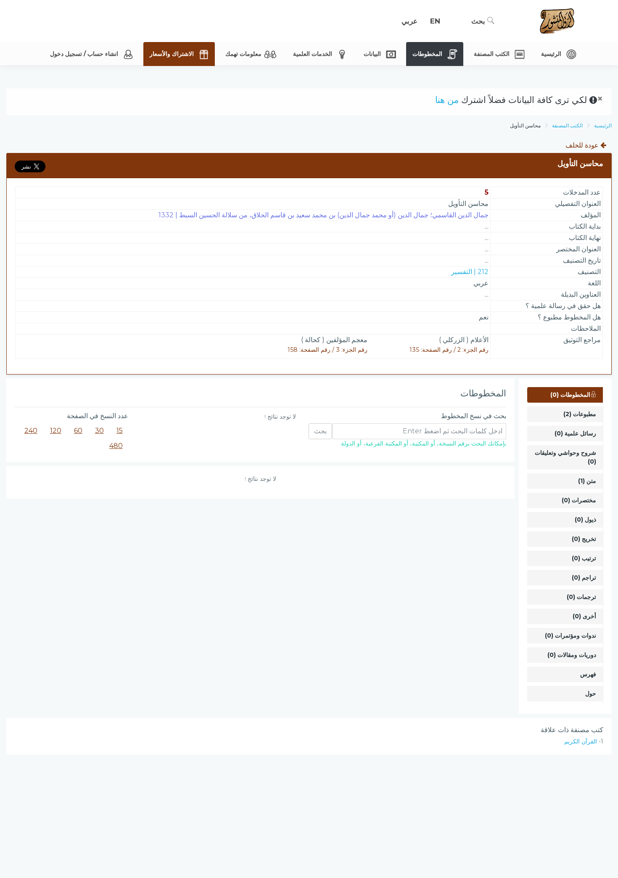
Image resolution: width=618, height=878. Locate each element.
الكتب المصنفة (567, 125)
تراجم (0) (584, 577)
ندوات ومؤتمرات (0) (570, 635)
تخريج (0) (584, 539)
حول (590, 693)
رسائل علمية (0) (575, 433)
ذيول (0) (585, 519)
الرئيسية (603, 125)
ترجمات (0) (581, 597)
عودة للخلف (582, 145)
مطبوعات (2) (579, 414)
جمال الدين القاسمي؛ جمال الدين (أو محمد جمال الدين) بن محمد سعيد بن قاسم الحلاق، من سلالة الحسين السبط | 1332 (323, 215)
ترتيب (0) (584, 558)
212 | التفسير (470, 272)
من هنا (447, 100)
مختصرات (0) (579, 500)
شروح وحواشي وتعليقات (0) (565, 457)
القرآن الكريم (580, 741)
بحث (479, 21)
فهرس (588, 674)
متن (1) (587, 481)
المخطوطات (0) (570, 394)
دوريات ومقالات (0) (571, 655)
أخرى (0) (584, 616)
